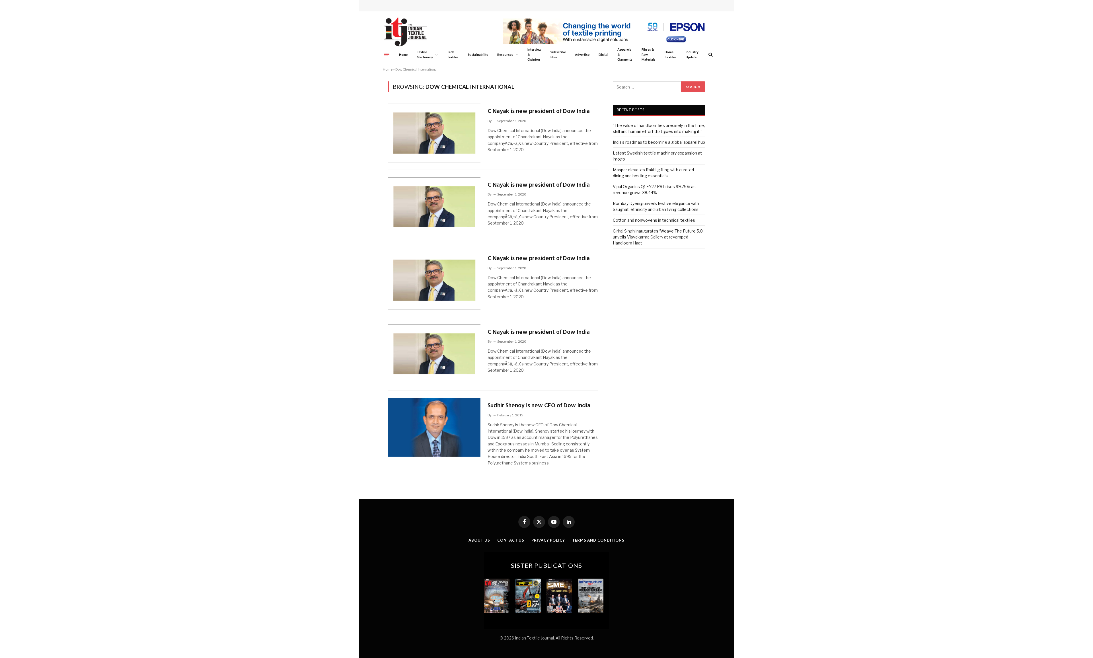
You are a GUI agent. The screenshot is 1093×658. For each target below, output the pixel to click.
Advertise (582, 54)
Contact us (510, 540)
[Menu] (386, 54)
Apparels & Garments (624, 54)
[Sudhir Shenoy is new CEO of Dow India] (434, 427)
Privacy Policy (548, 540)
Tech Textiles (453, 54)
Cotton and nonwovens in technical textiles (654, 220)
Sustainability (478, 54)
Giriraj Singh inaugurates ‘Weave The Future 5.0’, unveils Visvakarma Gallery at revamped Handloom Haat (658, 237)
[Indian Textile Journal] (405, 32)
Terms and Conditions (598, 540)
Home (403, 54)
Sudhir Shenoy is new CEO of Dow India (539, 406)
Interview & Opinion (534, 54)
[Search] (710, 54)
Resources (505, 54)
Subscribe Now (558, 54)
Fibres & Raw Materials (649, 54)
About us (479, 540)
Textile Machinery (425, 54)
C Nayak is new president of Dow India (539, 111)
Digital (603, 54)
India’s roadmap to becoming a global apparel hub (659, 142)
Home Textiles (670, 54)
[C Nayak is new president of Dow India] (434, 133)
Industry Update (692, 54)
